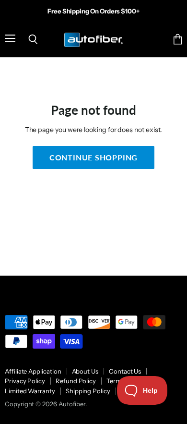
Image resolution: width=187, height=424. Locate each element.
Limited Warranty (30, 391)
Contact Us (125, 371)
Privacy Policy (25, 381)
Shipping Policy (88, 391)
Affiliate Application (33, 371)
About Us (85, 371)
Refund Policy (76, 381)
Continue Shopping (93, 157)
